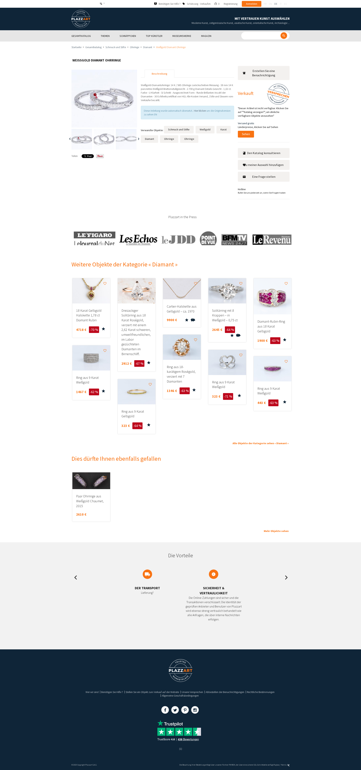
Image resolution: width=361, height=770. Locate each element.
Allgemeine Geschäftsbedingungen (180, 695)
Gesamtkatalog (93, 47)
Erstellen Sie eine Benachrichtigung (263, 73)
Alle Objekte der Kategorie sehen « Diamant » (261, 443)
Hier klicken (200, 110)
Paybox (276, 765)
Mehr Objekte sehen (276, 531)
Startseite (76, 47)
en (270, 3)
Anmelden (251, 3)
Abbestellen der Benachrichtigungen (225, 692)
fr (265, 3)
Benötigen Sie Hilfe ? (112, 692)
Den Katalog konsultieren (263, 153)
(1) (180, 748)
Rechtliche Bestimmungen (261, 692)
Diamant (147, 47)
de (275, 3)
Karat (224, 129)
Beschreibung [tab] (159, 73)
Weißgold (205, 129)
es (285, 3)
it (281, 3)
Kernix (284, 765)
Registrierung (230, 3)
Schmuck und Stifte (115, 47)
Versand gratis (246, 123)
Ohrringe (134, 47)
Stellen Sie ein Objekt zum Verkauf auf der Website (152, 692)
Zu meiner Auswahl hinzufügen (264, 165)
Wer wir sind (92, 692)
